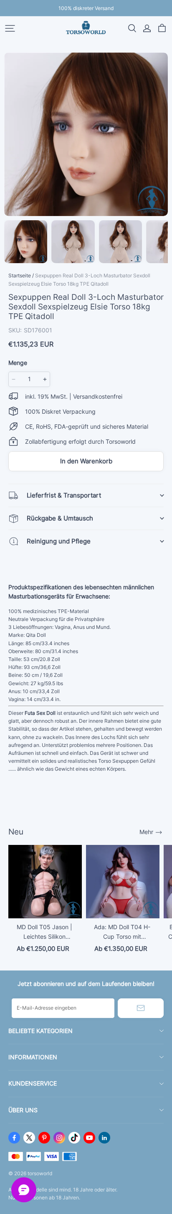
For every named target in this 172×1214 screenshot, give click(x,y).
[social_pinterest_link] (44, 1138)
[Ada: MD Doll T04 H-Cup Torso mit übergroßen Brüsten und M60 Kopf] (122, 881)
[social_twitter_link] (29, 1138)
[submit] (141, 1008)
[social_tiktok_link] (74, 1138)
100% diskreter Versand (86, 8)
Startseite (19, 275)
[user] (147, 28)
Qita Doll (36, 635)
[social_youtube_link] (89, 1138)
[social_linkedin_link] (104, 1138)
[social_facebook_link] (14, 1138)
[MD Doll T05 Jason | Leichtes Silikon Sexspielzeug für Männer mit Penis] (45, 881)
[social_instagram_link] (59, 1138)
